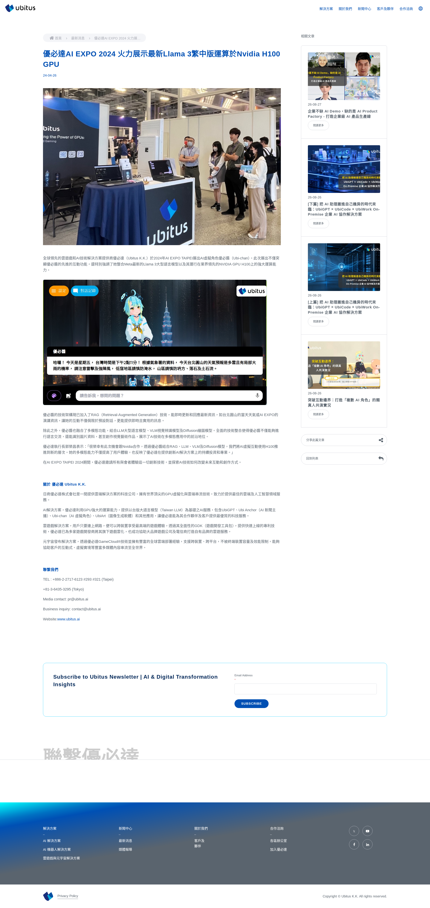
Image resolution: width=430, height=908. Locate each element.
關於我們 (345, 9)
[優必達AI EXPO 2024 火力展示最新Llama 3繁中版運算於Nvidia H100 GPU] (344, 76)
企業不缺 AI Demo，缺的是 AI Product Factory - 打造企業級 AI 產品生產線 (342, 114)
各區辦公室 (278, 841)
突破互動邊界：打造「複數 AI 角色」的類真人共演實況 (344, 402)
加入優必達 (278, 849)
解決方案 (326, 9)
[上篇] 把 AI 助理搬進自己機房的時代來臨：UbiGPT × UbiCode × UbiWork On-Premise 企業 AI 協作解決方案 (344, 307)
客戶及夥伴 (385, 9)
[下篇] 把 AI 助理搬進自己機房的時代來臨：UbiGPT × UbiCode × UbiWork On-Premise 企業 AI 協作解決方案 (344, 209)
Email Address (243, 678)
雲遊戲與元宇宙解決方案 (61, 858)
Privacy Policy (67, 896)
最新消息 (78, 38)
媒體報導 (125, 849)
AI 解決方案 (52, 841)
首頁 (59, 38)
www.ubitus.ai (68, 619)
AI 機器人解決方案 (57, 849)
